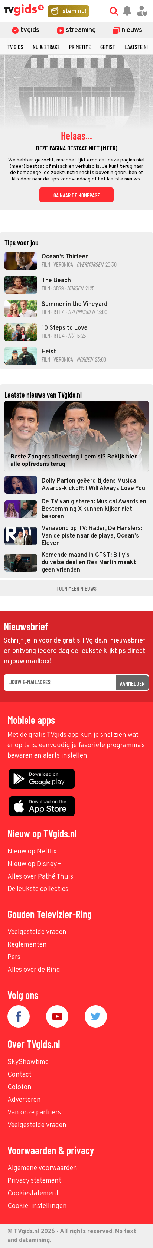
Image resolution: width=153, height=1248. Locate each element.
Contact (19, 1075)
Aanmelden (132, 683)
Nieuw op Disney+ (34, 864)
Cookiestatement (33, 1193)
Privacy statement (34, 1181)
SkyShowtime (28, 1062)
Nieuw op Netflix (31, 851)
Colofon (19, 1087)
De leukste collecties (37, 889)
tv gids (15, 46)
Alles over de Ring (33, 970)
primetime (80, 46)
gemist (107, 46)
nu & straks (46, 46)
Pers (13, 957)
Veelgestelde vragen (36, 932)
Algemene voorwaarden (42, 1168)
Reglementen (27, 945)
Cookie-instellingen (37, 1206)
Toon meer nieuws (76, 588)
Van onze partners (34, 1112)
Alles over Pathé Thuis (40, 877)
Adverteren (24, 1100)
